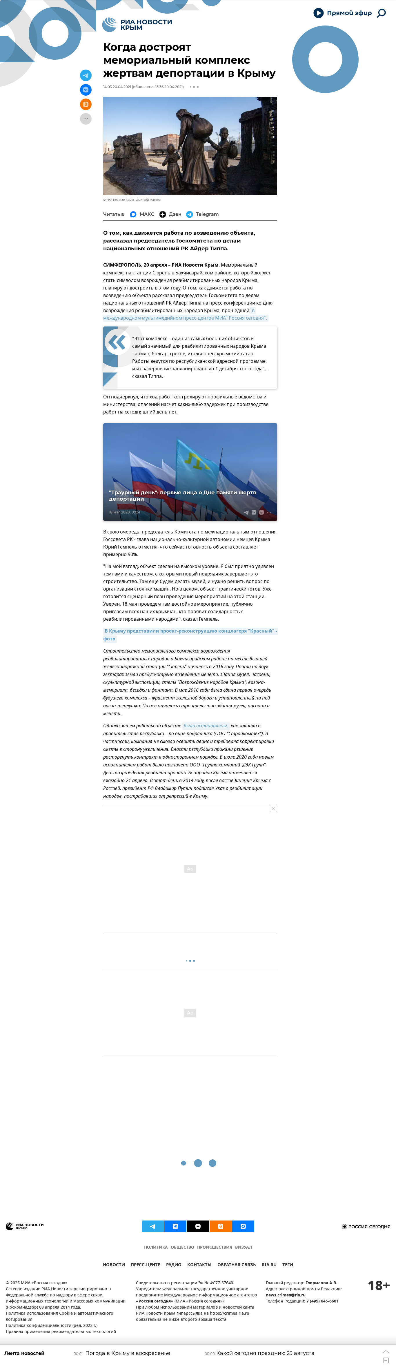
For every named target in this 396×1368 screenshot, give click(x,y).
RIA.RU (269, 1265)
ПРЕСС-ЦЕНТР (145, 1265)
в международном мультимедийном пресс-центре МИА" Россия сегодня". (185, 314)
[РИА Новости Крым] (137, 25)
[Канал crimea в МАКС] (243, 1226)
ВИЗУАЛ (243, 1247)
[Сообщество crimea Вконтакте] (175, 1226)
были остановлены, (206, 726)
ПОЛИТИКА (156, 1247)
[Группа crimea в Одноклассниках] (221, 1226)
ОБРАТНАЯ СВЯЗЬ (236, 1265)
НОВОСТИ (114, 1265)
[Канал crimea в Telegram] (153, 1226)
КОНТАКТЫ (199, 1265)
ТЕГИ (287, 1265)
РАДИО (173, 1265)
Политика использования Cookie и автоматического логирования (59, 1316)
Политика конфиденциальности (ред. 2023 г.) (51, 1326)
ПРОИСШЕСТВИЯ (214, 1247)
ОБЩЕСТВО (182, 1247)
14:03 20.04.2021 (117, 87)
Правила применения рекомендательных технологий (61, 1332)
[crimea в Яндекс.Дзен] (198, 1226)
